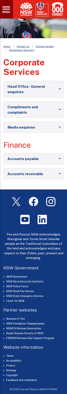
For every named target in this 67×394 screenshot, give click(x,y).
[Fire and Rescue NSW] (42, 9)
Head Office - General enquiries (26, 89)
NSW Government (17, 276)
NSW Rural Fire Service (20, 291)
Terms (10, 355)
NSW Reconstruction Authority (25, 281)
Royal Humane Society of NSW (24, 333)
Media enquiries (21, 127)
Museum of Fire (15, 318)
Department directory (21, 50)
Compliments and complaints (22, 109)
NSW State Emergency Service (24, 296)
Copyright (12, 375)
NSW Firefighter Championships (25, 323)
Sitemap (11, 370)
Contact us (23, 46)
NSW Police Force (17, 286)
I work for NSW (15, 300)
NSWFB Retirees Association (23, 328)
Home (6, 46)
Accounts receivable (25, 174)
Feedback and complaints (21, 380)
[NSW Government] (26, 9)
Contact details (45, 46)
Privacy (10, 365)
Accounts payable (23, 158)
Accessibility (13, 360)
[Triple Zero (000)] (56, 9)
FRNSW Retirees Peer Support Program (30, 338)
